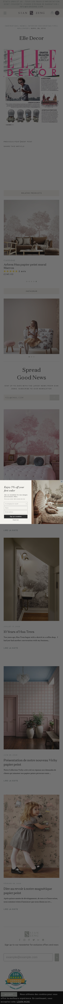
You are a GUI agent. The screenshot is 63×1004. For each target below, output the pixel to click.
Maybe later (16, 519)
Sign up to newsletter (16, 516)
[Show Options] (26, 503)
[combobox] (15, 503)
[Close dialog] (62, 481)
